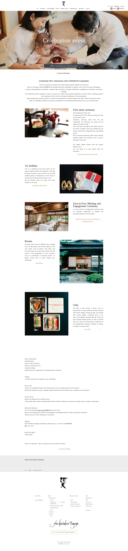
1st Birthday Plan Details (39, 185)
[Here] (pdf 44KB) (43, 410)
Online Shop (81, 8)
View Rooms (39, 263)
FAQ (87, 499)
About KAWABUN (51, 8)
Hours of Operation (64, 73)
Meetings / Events (64, 8)
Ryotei (57, 8)
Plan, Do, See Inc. (65, 543)
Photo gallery (74, 502)
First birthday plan (54, 507)
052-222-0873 (30, 432)
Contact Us (88, 8)
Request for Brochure (76, 506)
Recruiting (88, 510)
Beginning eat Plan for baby (56, 505)
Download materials (75, 504)
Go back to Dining (64, 449)
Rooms (51, 499)
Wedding (121, 8)
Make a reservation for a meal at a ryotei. (64, 66)
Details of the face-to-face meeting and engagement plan (87, 220)
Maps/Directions (73, 8)
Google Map (30, 426)
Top (37, 8)
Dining (114, 8)
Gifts (51, 509)
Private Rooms (52, 497)
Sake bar (51, 513)
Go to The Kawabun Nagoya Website (63, 532)
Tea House (51, 511)
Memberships (89, 497)
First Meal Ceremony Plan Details (87, 154)
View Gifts (88, 329)
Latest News (42, 8)
